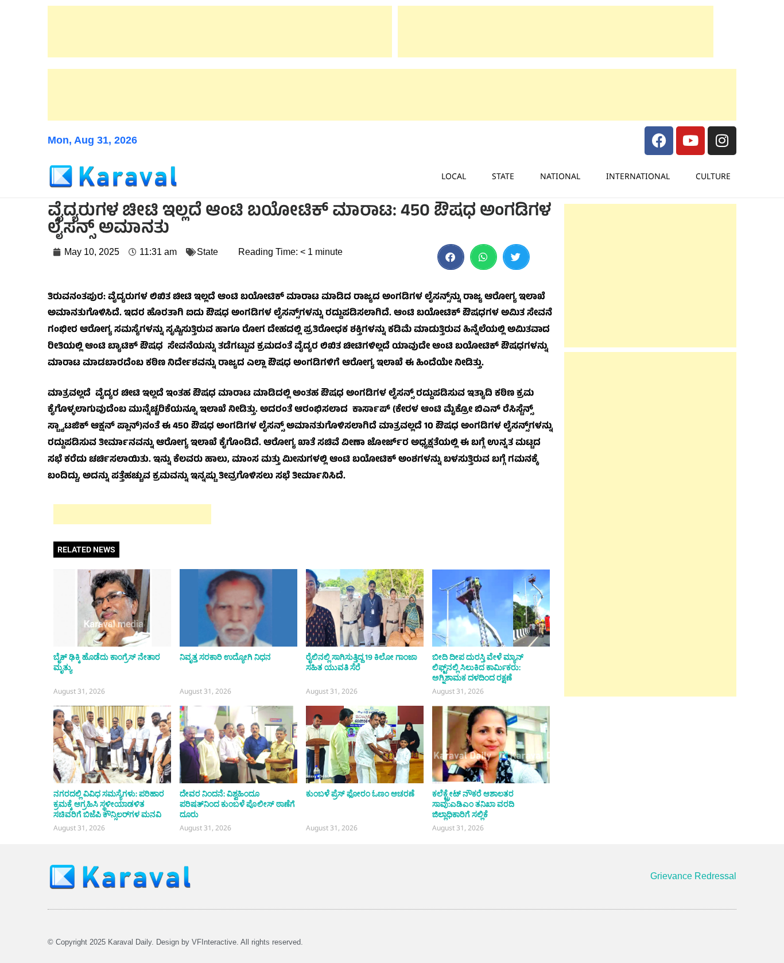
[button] (450, 257)
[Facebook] (659, 140)
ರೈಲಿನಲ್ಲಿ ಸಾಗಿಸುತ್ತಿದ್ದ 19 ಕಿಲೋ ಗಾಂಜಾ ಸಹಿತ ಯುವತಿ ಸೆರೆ (361, 663)
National (560, 176)
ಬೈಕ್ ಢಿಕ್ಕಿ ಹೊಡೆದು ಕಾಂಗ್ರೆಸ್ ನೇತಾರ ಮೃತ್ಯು (106, 663)
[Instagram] (722, 140)
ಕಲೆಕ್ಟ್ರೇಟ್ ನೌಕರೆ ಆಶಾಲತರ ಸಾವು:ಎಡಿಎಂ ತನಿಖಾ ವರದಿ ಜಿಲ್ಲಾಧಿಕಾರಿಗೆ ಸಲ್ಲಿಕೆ (473, 804)
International (638, 176)
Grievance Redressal (693, 876)
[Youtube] (690, 140)
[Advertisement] (220, 31)
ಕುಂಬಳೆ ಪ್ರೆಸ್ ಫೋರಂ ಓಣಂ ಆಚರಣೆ (360, 794)
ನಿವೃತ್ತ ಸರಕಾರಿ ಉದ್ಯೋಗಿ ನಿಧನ (225, 657)
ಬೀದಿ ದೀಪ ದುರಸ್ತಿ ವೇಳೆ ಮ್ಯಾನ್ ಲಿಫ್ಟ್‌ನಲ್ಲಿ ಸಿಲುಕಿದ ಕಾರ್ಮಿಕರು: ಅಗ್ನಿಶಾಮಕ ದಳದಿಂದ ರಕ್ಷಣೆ (477, 668)
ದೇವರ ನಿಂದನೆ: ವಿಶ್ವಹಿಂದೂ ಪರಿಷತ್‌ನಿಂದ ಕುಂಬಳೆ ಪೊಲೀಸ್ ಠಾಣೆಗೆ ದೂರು (237, 804)
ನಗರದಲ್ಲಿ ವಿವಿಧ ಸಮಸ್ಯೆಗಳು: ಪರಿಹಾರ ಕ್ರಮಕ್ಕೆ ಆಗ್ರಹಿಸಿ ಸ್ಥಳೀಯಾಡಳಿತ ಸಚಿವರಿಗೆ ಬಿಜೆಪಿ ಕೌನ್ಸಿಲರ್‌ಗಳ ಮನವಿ (108, 804)
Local (453, 176)
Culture (713, 176)
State (503, 176)
